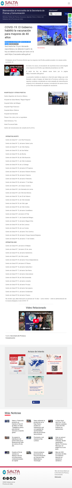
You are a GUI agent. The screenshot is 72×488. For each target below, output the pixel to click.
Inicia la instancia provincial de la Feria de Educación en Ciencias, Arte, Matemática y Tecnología (39, 456)
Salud (6, 44)
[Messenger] (70, 22)
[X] (70, 29)
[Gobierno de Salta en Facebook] (4, 478)
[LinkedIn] (70, 33)
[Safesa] (36, 386)
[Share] (70, 40)
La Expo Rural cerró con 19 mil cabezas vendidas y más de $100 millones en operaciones (61, 425)
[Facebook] (70, 26)
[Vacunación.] (58, 98)
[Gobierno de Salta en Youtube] (14, 478)
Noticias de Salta (25, 42)
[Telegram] (70, 19)
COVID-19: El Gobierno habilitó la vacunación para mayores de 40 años (18, 32)
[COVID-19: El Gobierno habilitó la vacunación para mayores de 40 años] (52, 35)
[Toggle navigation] (69, 3)
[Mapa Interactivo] (36, 364)
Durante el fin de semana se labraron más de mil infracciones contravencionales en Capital (17, 456)
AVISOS (36, 402)
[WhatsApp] (70, 15)
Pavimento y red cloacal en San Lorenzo (39, 439)
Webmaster (58, 477)
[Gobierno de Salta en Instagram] (7, 478)
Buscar (67, 14)
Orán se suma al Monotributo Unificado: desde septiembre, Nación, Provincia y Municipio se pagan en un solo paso (61, 443)
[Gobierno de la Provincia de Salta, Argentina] (9, 3)
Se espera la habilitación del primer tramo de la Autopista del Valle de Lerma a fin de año (18, 441)
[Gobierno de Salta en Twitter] (11, 478)
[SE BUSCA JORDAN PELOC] (17, 364)
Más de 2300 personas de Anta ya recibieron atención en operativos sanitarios (60, 456)
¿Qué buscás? (53, 10)
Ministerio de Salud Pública (12, 42)
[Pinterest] (70, 36)
